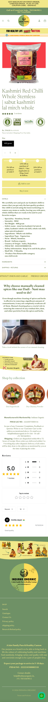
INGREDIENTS (7, 262)
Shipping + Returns (10, 268)
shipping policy (8, 626)
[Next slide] (43, 396)
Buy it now (24, 191)
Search (5, 609)
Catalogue (6, 613)
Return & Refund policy (11, 629)
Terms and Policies (24, 695)
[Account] (39, 21)
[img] (11, 474)
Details (5, 199)
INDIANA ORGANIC (27, 690)
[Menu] (3, 21)
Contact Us (6, 617)
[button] (33, 461)
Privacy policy (8, 621)
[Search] (8, 21)
